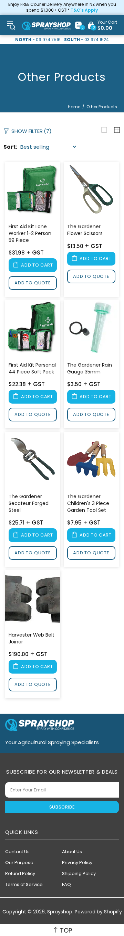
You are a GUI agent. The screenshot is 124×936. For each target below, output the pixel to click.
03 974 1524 (96, 39)
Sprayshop (46, 26)
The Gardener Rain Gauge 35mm (89, 368)
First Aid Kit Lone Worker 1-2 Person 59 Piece (30, 233)
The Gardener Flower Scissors (85, 230)
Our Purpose (19, 862)
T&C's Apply (84, 10)
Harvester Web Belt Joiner (31, 638)
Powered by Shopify (98, 912)
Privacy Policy (77, 862)
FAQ (66, 884)
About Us (72, 851)
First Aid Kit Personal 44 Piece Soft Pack (32, 368)
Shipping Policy (79, 873)
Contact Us (17, 851)
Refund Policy (20, 873)
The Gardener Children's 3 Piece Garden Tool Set (88, 503)
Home (74, 107)
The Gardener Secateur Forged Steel (29, 503)
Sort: (10, 147)
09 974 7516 (48, 39)
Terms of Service (24, 884)
